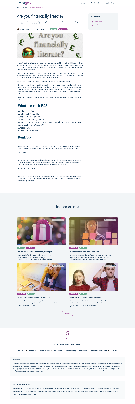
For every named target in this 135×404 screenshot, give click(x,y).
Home (18, 8)
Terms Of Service (45, 351)
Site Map (114, 351)
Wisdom (25, 8)
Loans (62, 344)
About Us (20, 351)
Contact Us (32, 351)
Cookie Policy (83, 351)
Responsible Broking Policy (99, 351)
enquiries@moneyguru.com (27, 394)
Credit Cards (69, 344)
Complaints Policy (70, 351)
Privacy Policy (58, 351)
